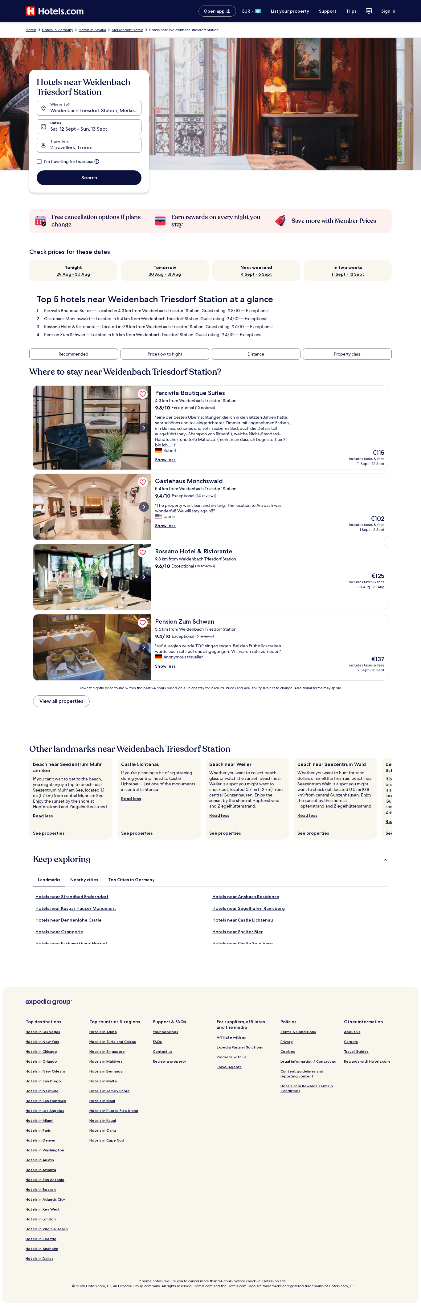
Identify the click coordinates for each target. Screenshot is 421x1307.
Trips (351, 11)
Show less (165, 459)
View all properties (61, 701)
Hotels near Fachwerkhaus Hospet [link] (71, 943)
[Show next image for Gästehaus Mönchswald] (144, 507)
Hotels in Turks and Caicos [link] (112, 1041)
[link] (143, 394)
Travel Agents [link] (229, 1067)
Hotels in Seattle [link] (41, 1238)
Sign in (388, 11)
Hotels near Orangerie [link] (59, 931)
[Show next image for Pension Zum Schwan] (144, 647)
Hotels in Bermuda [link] (106, 1071)
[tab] (49, 879)
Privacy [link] (286, 1041)
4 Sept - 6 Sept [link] (256, 274)
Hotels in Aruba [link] (103, 1031)
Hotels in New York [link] (42, 1041)
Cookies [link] (287, 1051)
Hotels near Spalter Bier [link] (237, 931)
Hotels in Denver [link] (40, 1140)
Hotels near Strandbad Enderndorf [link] (71, 896)
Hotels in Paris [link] (38, 1130)
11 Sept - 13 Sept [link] (348, 274)
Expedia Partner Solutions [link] (240, 1047)
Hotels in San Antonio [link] (45, 1179)
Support (327, 11)
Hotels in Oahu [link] (102, 1130)
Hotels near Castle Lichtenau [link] (242, 920)
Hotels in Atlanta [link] (41, 1169)
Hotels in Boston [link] (41, 1189)
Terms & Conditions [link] (298, 1031)
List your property (290, 11)
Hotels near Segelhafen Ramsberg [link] (248, 908)
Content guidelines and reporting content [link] (301, 1073)
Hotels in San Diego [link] (43, 1081)
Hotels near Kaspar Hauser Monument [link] (75, 908)
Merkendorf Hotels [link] (127, 29)
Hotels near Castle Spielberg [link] (242, 943)
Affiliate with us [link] (231, 1037)
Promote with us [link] (232, 1057)
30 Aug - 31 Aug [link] (165, 274)
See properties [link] (49, 833)
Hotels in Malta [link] (103, 1081)
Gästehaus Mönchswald (67, 318)
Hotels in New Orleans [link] (46, 1071)
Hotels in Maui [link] (102, 1100)
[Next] (392, 799)
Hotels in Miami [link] (39, 1120)
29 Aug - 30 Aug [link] (73, 274)
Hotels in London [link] (41, 1219)
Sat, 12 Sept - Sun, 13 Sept (78, 129)
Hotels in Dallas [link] (39, 1258)
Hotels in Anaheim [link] (42, 1248)
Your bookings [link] (165, 1031)
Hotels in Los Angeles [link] (45, 1110)
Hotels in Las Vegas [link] (43, 1031)
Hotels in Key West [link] (43, 1209)
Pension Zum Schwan (64, 334)
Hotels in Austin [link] (40, 1160)
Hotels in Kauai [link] (102, 1120)
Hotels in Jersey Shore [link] (109, 1091)
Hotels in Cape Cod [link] (106, 1140)
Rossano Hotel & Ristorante (70, 326)
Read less (43, 816)
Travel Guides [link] (356, 1051)
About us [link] (352, 1031)
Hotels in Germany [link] (57, 29)
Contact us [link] (163, 1051)
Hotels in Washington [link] (45, 1150)
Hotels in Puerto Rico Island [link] (113, 1110)
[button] (210, 859)
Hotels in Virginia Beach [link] (47, 1229)
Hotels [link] (31, 29)
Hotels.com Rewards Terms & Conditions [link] (306, 1088)
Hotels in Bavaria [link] (92, 29)
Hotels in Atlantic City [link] (45, 1199)
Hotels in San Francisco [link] (46, 1100)
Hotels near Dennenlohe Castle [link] (68, 920)
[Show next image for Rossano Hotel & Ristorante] (144, 577)
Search (89, 178)
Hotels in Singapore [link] (107, 1051)
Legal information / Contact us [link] (308, 1061)
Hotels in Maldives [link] (105, 1061)
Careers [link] (351, 1041)
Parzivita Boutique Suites (67, 310)
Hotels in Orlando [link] (41, 1061)
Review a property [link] (169, 1061)
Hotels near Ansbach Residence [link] (245, 896)
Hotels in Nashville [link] (42, 1091)
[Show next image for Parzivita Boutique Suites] (144, 428)
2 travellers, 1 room (71, 147)
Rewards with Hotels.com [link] (367, 1061)
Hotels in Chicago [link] (41, 1051)
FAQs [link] (157, 1041)
